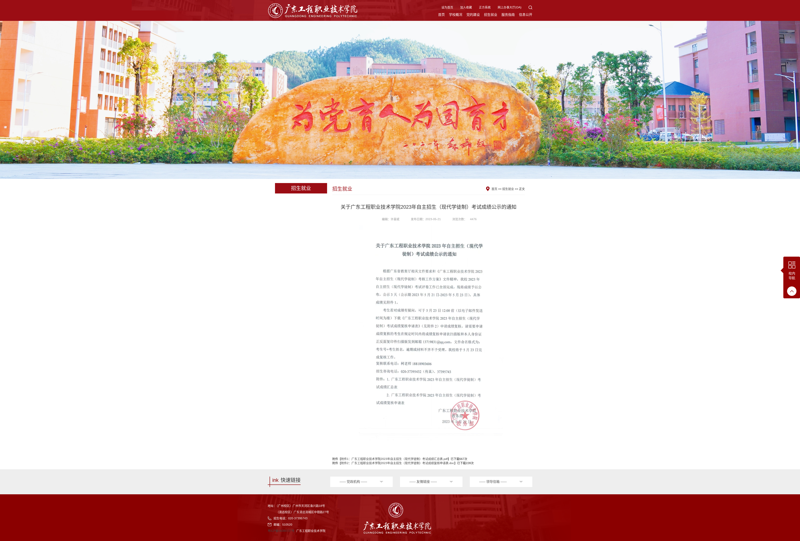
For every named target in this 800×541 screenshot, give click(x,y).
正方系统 (485, 7)
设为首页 (447, 7)
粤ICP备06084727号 (281, 530)
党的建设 (473, 14)
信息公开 (525, 14)
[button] (530, 7)
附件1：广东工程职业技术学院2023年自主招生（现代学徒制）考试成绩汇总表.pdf (394, 459)
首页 (441, 14)
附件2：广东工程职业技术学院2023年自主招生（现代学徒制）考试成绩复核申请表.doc (397, 463)
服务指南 (508, 14)
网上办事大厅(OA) (509, 7)
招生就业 (490, 14)
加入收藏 (466, 7)
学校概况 (455, 14)
